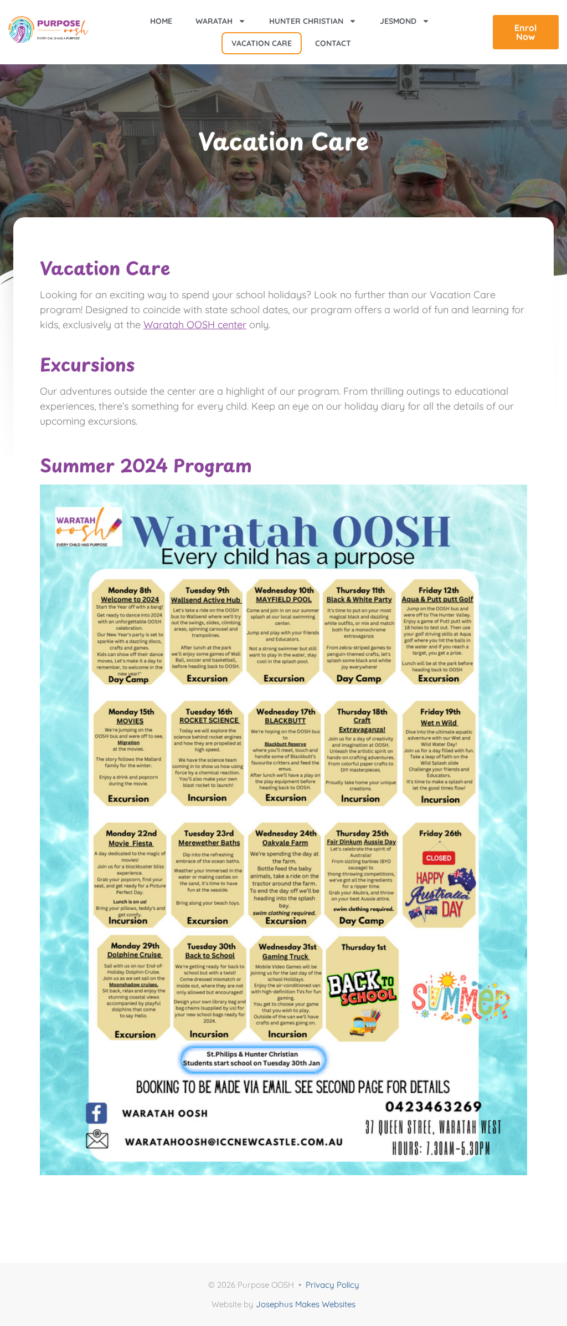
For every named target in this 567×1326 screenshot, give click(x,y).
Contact (333, 43)
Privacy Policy (332, 1284)
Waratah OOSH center (194, 324)
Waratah (214, 21)
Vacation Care (261, 43)
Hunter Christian (306, 21)
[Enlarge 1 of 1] (512, 498)
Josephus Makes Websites (305, 1304)
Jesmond (398, 21)
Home (161, 21)
